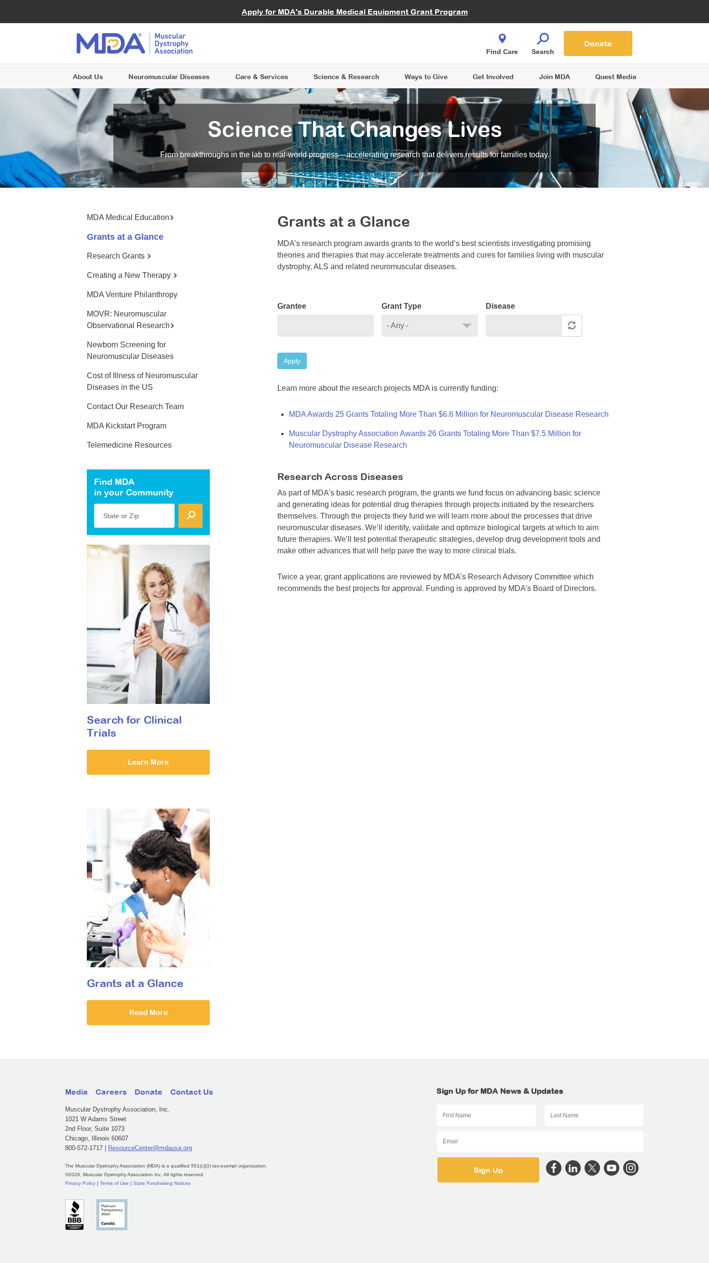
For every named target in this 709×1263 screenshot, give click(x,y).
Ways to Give (426, 76)
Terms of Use (114, 1183)
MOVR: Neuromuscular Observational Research (128, 319)
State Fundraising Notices (162, 1183)
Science (346, 76)
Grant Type (402, 306)
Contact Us (191, 1091)
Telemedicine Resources (129, 445)
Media (76, 1091)
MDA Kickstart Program (399, 48)
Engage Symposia (258, 27)
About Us (88, 76)
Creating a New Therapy (130, 275)
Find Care (502, 51)
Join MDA (554, 76)
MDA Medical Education (128, 217)
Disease (500, 306)
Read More (148, 1012)
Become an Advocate (262, 23)
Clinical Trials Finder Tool (267, 31)
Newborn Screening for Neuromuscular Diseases (130, 350)
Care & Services (261, 76)
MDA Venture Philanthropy (402, 31)
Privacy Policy (80, 1183)
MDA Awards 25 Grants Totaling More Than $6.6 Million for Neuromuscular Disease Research (449, 414)
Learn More (148, 762)
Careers (111, 1091)
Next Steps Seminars (262, 44)
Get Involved (493, 76)
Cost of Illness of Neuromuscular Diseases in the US (142, 381)
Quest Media (615, 76)
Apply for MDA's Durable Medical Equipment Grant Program (355, 11)
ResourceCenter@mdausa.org (150, 1148)
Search (543, 51)
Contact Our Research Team (135, 406)
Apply (292, 361)
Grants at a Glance (125, 237)
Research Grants (117, 256)
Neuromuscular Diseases (169, 76)
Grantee (291, 306)
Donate (598, 43)
